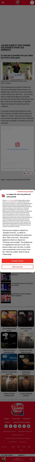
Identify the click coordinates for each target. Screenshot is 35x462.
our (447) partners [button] (10, 200)
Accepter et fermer (17, 261)
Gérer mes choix (17, 267)
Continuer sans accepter (25, 191)
